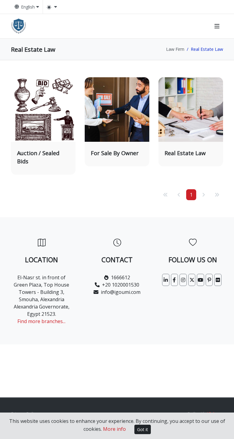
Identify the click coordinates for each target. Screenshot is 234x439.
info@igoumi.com (120, 292)
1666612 (120, 277)
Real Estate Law (185, 153)
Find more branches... (41, 321)
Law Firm (175, 49)
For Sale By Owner (115, 153)
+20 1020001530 (120, 284)
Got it (142, 429)
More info (114, 429)
